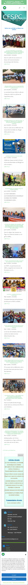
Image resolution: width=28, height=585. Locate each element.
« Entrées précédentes (9, 450)
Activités (14, 55)
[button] (25, 554)
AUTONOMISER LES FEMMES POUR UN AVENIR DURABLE (14, 189)
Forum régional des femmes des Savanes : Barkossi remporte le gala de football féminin (14, 326)
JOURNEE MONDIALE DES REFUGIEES (14, 156)
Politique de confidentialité (18, 582)
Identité (8, 550)
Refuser (14, 579)
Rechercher (20, 455)
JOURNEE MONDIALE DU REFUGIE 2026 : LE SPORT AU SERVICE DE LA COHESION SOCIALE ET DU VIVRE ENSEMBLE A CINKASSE (14, 122)
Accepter (14, 575)
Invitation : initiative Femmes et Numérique (14, 295)
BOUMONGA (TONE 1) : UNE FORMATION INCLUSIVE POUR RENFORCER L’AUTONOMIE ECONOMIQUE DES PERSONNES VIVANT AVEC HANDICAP (14, 397)
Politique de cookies (7, 582)
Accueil (8, 548)
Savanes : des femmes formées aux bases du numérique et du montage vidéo (14, 261)
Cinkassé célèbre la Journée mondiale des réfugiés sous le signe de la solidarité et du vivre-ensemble (14, 87)
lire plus (7, 64)
